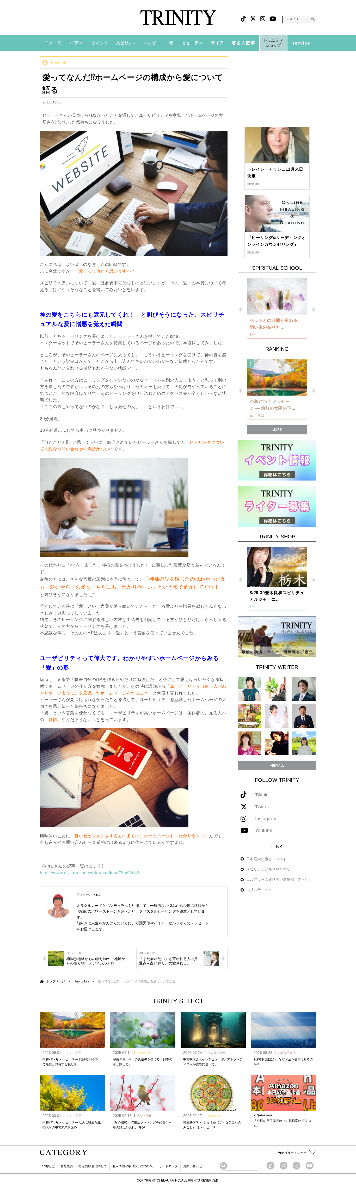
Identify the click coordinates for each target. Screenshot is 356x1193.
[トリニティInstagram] (262, 19)
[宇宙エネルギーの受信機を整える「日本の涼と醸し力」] (142, 1030)
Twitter (262, 806)
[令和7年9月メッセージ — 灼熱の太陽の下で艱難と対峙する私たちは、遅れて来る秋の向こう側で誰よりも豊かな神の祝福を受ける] (72, 1030)
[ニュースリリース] (277, 636)
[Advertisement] (277, 88)
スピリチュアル (288, 1052)
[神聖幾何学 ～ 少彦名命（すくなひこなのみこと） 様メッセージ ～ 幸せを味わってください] (213, 1093)
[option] (277, 308)
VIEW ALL (277, 765)
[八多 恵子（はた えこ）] (304, 743)
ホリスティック (259, 890)
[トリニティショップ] (273, 43)
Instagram (265, 818)
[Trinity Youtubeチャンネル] (310, 1166)
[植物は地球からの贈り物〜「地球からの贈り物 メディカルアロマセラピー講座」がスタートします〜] (56, 958)
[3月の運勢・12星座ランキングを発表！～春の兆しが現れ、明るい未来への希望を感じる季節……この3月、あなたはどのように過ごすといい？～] (142, 1093)
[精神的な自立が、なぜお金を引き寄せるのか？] (283, 1030)
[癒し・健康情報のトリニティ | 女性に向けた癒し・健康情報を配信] (178, 17)
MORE (277, 430)
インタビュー (216, 1052)
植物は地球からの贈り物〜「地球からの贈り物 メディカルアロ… (95, 961)
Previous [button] (240, 309)
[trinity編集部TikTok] (270, 1166)
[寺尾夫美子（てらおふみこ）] (249, 743)
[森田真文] (277, 716)
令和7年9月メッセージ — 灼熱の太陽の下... (272, 404)
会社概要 (66, 1166)
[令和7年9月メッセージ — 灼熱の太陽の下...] (277, 377)
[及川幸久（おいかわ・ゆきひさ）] (304, 716)
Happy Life (59, 62)
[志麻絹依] (249, 688)
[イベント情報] (277, 459)
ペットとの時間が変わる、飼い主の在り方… (276, 323)
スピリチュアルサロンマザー (270, 869)
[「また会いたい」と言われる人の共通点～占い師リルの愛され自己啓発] (211, 958)
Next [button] (313, 309)
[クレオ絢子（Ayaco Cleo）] (249, 716)
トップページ (55, 981)
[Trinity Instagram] (296, 1166)
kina (97, 894)
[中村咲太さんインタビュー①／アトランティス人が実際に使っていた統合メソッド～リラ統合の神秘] (213, 1030)
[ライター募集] (277, 506)
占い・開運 (74, 1052)
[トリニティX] (253, 19)
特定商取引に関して (92, 1166)
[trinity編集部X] (283, 1166)
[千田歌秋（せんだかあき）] (277, 743)
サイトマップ (168, 1166)
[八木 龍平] (304, 688)
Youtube (263, 830)
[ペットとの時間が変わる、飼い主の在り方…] (277, 296)
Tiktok (261, 794)
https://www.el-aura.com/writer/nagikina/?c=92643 (90, 873)
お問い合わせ (192, 1166)
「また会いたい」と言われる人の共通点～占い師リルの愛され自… (168, 961)
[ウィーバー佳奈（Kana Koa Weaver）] (277, 688)
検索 (313, 19)
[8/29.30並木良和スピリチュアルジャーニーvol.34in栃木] (277, 567)
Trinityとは (47, 1166)
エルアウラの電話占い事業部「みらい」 (279, 879)
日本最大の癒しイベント (266, 859)
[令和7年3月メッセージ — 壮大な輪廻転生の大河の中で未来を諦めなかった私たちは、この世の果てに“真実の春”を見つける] (72, 1093)
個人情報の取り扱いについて (132, 1166)
